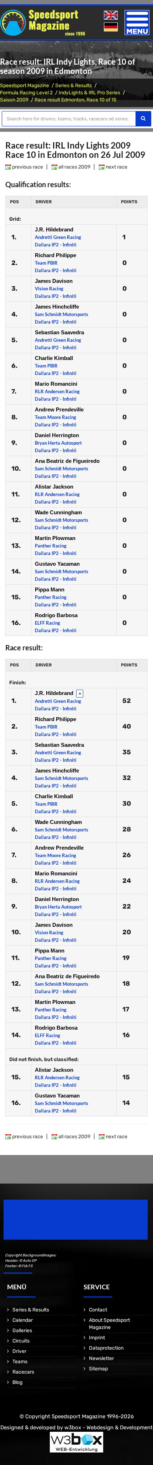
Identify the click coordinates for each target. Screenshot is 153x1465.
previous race (27, 167)
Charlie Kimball (54, 358)
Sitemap (98, 1369)
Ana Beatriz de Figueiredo (67, 461)
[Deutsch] (111, 27)
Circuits (21, 1341)
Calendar (22, 1320)
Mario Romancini (56, 384)
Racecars (23, 1372)
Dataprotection (106, 1348)
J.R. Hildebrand (54, 229)
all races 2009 (73, 167)
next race (116, 167)
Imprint (97, 1338)
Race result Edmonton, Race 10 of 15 (75, 100)
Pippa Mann (49, 589)
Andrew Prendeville (59, 409)
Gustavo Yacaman (57, 564)
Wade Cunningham (58, 512)
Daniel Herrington (57, 435)
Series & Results (73, 85)
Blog (17, 1382)
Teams (19, 1362)
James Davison (54, 281)
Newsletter (101, 1358)
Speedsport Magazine (24, 85)
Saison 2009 (14, 100)
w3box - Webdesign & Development (108, 1427)
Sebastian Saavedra (59, 332)
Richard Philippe (55, 255)
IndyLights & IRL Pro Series (89, 93)
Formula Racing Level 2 (26, 93)
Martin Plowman (55, 538)
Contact (98, 1310)
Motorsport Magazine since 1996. (44, 1224)
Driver (19, 1351)
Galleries (22, 1331)
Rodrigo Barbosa (56, 615)
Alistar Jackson (54, 487)
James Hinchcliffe (57, 307)
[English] (111, 15)
